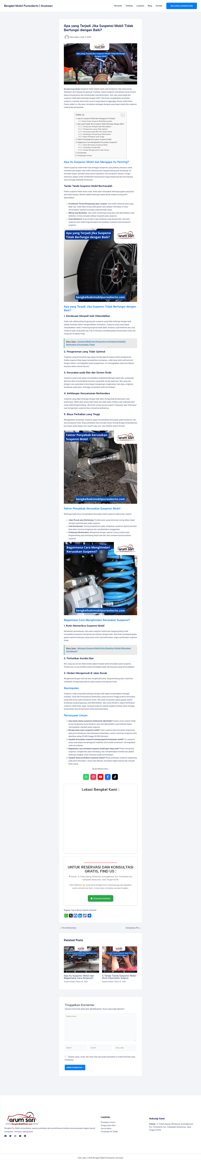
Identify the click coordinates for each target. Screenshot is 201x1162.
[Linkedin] (25, 1136)
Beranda (118, 6)
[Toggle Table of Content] (121, 115)
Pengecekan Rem (108, 1125)
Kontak (159, 6)
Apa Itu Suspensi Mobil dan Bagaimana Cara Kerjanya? (79, 976)
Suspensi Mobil (69, 982)
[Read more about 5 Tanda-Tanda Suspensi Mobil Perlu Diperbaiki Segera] (119, 959)
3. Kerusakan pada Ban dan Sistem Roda (96, 132)
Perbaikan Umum (108, 1122)
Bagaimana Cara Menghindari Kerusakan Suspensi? (97, 142)
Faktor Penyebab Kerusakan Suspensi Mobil (94, 139)
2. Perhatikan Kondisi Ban (90, 147)
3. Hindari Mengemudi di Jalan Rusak (95, 150)
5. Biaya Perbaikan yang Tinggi (92, 137)
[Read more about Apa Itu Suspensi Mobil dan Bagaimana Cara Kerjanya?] (81, 959)
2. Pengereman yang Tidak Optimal (94, 129)
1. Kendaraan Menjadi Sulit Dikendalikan (96, 126)
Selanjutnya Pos (134, 928)
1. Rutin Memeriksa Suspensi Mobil (94, 145)
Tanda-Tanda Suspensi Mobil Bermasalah (96, 121)
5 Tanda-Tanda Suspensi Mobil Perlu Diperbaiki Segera (119, 976)
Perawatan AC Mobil (109, 1132)
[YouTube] (20, 1136)
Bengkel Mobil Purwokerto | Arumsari (28, 5)
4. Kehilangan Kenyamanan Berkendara (96, 134)
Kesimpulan (81, 153)
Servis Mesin (106, 1128)
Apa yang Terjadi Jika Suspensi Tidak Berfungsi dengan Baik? (100, 124)
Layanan (140, 6)
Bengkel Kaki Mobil (72, 89)
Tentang (129, 6)
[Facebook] (5, 1136)
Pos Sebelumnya (67, 928)
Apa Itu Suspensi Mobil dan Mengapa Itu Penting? (96, 118)
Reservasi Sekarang (102, 898)
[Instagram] (15, 1136)
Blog (150, 6)
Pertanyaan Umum (84, 155)
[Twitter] (10, 1136)
